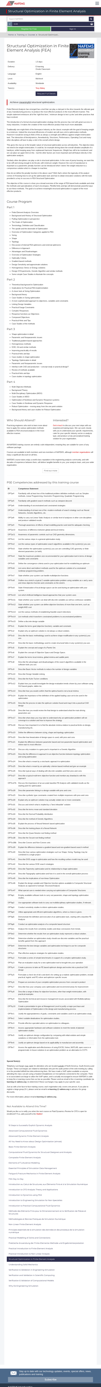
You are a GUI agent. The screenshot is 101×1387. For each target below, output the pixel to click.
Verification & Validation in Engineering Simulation (32, 1270)
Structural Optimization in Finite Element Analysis (32, 1259)
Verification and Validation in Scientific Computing (32, 1275)
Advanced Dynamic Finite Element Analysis (29, 1136)
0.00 (16, 24)
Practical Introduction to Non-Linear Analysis (29, 1254)
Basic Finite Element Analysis (22, 1147)
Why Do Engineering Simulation (23, 1286)
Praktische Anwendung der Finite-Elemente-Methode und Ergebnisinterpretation (46, 1243)
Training (21, 35)
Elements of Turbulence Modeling (24, 1163)
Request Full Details (46, 93)
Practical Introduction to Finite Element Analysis (31, 1248)
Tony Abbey (40, 88)
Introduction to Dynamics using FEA (25, 1195)
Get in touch (58, 425)
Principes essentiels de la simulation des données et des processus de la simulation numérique (46, 1231)
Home (11, 35)
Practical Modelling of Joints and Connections (29, 1238)
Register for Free (29, 29)
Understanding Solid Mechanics (23, 1264)
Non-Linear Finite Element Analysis (25, 1224)
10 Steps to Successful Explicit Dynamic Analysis (30, 1125)
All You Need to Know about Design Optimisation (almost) (35, 1141)
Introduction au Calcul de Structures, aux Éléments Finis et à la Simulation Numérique (48, 1184)
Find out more (50, 470)
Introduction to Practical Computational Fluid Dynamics (34, 1206)
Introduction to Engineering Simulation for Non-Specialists (35, 1200)
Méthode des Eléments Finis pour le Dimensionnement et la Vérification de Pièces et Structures (47, 1212)
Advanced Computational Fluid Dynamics (28, 1131)
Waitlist (39, 1114)
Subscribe (50, 1379)
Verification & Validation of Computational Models (31, 1280)
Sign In (72, 29)
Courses (31, 35)
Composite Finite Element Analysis (25, 1157)
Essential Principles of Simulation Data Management (33, 1168)
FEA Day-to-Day (16, 1179)
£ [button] (10, 24)
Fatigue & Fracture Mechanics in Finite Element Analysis (34, 1173)
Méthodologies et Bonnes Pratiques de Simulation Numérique (37, 1219)
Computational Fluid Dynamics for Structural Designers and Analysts (40, 1152)
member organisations (81, 452)
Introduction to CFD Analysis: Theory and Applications (33, 1189)
